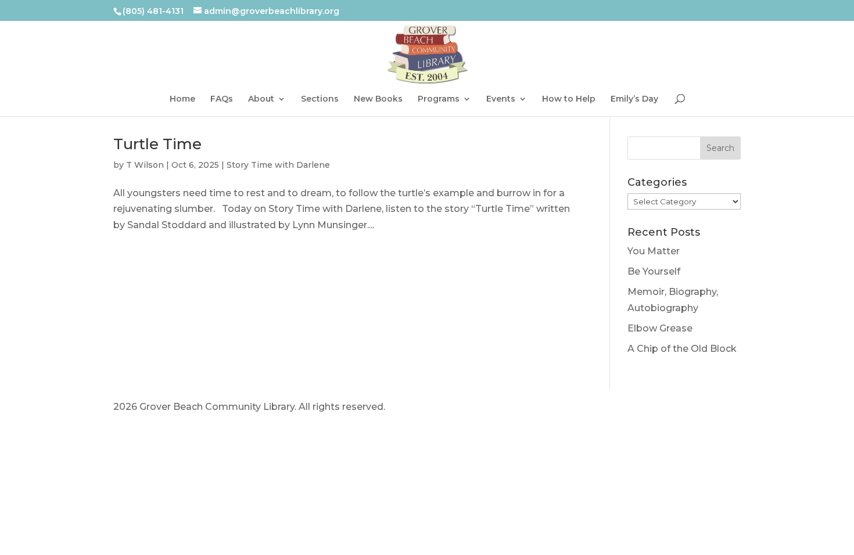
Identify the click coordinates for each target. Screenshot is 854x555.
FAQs (221, 102)
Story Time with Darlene (278, 181)
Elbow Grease (659, 345)
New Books (378, 102)
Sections (320, 102)
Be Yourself (653, 288)
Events (500, 102)
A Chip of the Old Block (682, 365)
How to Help (568, 102)
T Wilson (145, 181)
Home (182, 102)
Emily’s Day (634, 102)
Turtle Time (157, 161)
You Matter (653, 267)
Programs (439, 102)
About (261, 102)
